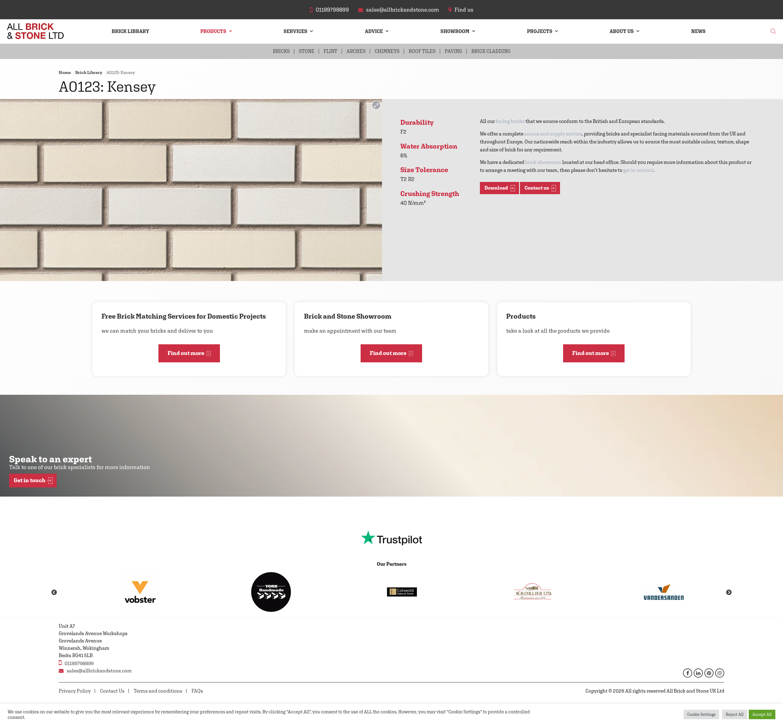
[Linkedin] (698, 673)
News (698, 31)
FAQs (197, 691)
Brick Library (130, 31)
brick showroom (543, 162)
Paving (453, 51)
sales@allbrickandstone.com (99, 671)
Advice (374, 31)
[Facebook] (687, 673)
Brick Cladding (490, 51)
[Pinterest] (709, 673)
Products (213, 31)
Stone (306, 51)
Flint (330, 51)
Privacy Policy (75, 691)
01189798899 (79, 663)
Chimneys (387, 51)
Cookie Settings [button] (701, 714)
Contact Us (112, 691)
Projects (539, 31)
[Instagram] (719, 673)
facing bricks (510, 121)
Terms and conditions (158, 691)
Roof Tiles (422, 51)
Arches (356, 51)
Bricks (281, 51)
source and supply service (553, 134)
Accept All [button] (762, 714)
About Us (622, 31)
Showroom (454, 31)
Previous (54, 593)
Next (729, 593)
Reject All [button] (735, 714)
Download (496, 188)
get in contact (638, 170)
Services (295, 31)
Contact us (537, 188)
